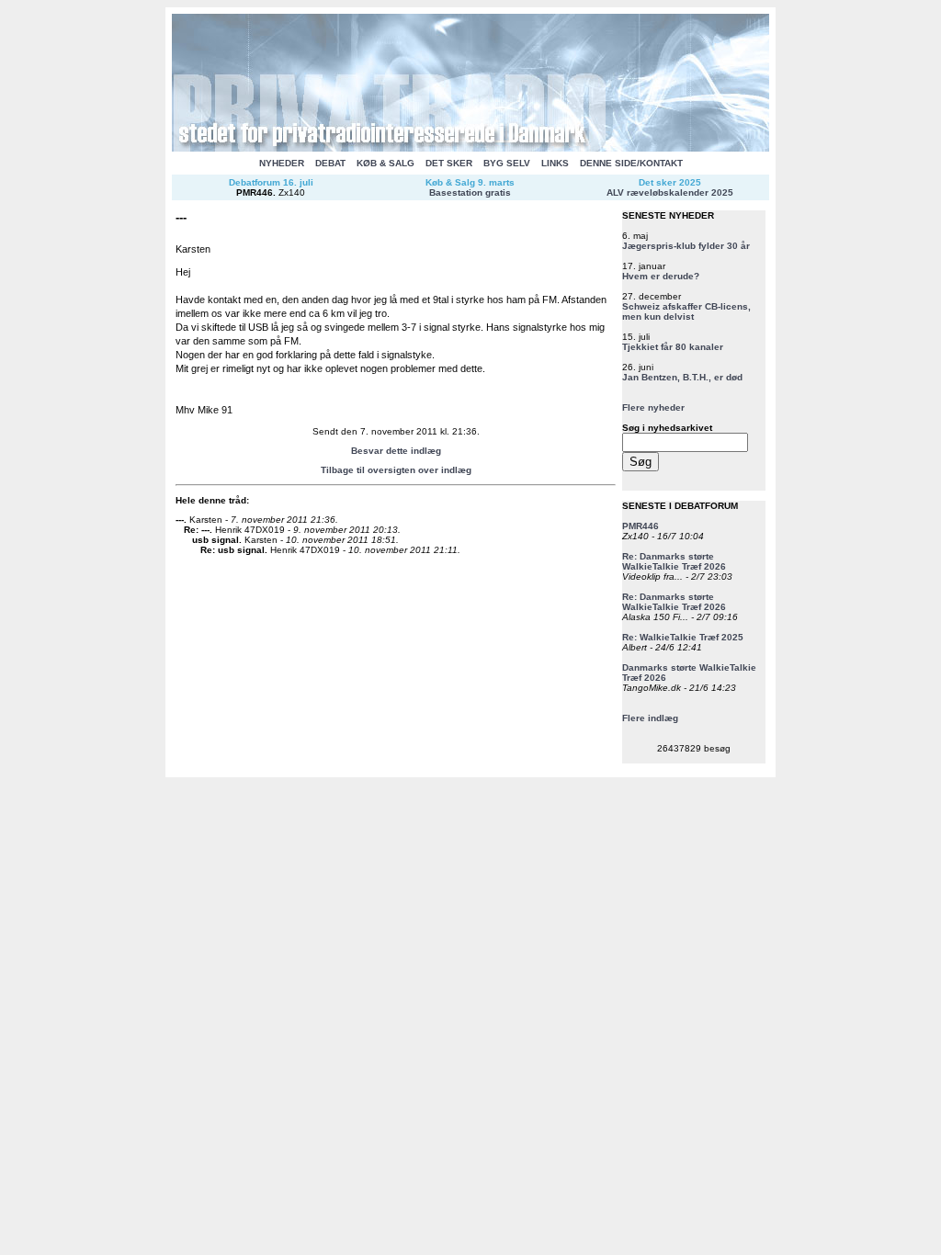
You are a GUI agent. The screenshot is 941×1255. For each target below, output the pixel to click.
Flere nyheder (653, 407)
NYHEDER (281, 163)
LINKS (555, 163)
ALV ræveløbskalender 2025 (670, 192)
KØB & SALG (385, 163)
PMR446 (254, 192)
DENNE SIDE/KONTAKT (631, 163)
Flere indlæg (650, 718)
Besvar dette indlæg (396, 451)
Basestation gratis (470, 192)
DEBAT (330, 163)
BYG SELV (506, 163)
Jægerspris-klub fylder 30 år (686, 246)
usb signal (215, 540)
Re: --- (197, 530)
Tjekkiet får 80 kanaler (672, 347)
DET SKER (448, 163)
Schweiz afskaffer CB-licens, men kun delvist (686, 311)
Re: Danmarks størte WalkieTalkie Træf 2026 (674, 561)
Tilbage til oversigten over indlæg (396, 470)
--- (180, 519)
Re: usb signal (232, 550)
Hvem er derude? (660, 276)
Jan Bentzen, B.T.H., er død (682, 377)
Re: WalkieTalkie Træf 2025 (682, 637)
